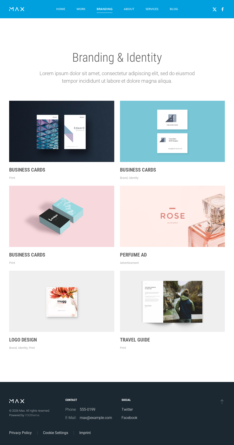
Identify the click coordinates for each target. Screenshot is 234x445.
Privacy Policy (20, 433)
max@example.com (96, 418)
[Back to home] (16, 9)
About (129, 9)
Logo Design (23, 340)
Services (152, 9)
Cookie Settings (55, 433)
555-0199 (87, 409)
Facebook (129, 418)
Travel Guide (135, 340)
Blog (174, 9)
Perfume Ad (133, 255)
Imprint (85, 433)
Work (81, 9)
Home (60, 9)
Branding (104, 9)
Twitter (127, 409)
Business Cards (27, 170)
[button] (222, 401)
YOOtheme (32, 415)
